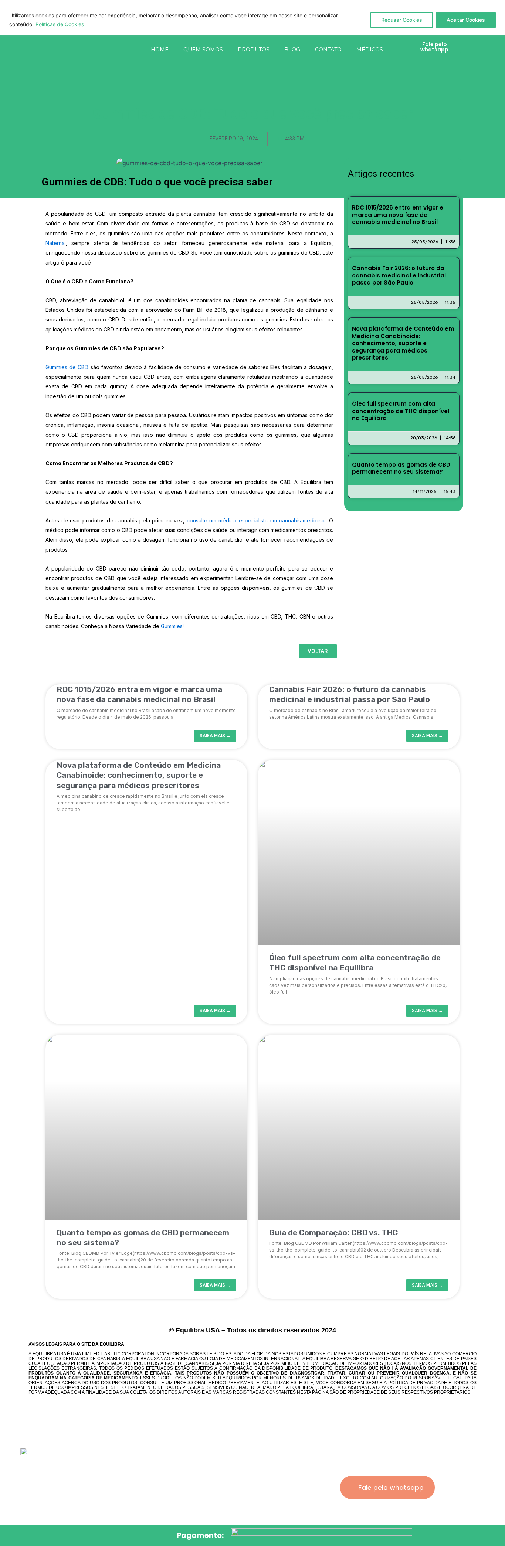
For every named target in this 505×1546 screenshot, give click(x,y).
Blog (292, 49)
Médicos (369, 49)
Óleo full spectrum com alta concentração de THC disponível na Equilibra (400, 411)
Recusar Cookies (401, 20)
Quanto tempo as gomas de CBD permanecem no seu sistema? (401, 468)
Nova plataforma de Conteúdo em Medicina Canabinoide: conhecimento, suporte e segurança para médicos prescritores (403, 343)
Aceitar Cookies (466, 20)
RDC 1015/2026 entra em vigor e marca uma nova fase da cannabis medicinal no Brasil (397, 215)
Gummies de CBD (66, 367)
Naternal (55, 243)
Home (160, 49)
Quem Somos (203, 49)
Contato (328, 49)
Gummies (172, 626)
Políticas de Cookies (59, 24)
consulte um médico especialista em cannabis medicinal (255, 520)
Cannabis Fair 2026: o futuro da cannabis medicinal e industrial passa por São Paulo (399, 275)
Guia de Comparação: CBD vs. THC (333, 1232)
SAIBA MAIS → (215, 735)
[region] (252, 17)
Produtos (254, 49)
